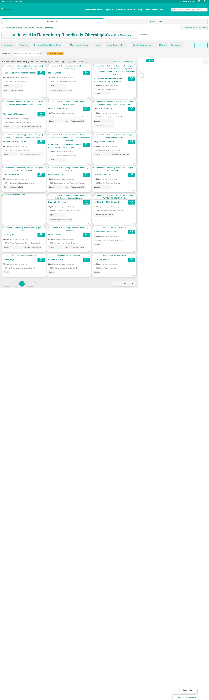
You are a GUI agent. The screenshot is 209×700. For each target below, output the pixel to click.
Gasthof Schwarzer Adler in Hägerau (19, 73)
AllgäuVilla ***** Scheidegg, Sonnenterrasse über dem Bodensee (64, 146)
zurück (151, 61)
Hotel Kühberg (54, 73)
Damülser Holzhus (101, 174)
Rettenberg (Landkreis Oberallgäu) (27, 53)
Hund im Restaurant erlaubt (142, 45)
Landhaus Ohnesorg (102, 108)
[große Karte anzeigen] (141, 70)
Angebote (109, 10)
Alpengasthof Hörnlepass (14, 114)
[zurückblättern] (8, 67)
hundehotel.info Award (125, 10)
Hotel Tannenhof (55, 174)
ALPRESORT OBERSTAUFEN (107, 202)
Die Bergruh (8, 234)
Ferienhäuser (156, 21)
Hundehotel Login (185, 1)
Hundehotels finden (93, 10)
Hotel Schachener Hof (58, 108)
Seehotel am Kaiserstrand (14, 141)
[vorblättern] (40, 67)
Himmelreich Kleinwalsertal (105, 231)
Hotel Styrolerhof (101, 259)
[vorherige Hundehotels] (7, 284)
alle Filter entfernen (56, 53)
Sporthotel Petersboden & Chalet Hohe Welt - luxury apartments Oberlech (108, 80)
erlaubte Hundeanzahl (114, 45)
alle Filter (202, 45)
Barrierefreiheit (189, 690)
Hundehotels (52, 21)
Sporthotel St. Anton (57, 202)
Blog (140, 10)
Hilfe (193, 1)
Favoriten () (186, 697)
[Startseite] (3, 28)
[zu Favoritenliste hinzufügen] (5, 67)
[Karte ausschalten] (205, 61)
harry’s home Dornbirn (103, 141)
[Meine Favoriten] (167, 9)
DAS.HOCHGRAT (11, 174)
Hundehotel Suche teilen (125, 284)
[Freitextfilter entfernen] (200, 9)
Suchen (206, 10)
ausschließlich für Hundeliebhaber (49, 45)
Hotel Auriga (8, 259)
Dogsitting (163, 45)
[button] (30, 284)
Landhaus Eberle (55, 259)
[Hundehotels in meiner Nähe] (142, 75)
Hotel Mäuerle (54, 234)
